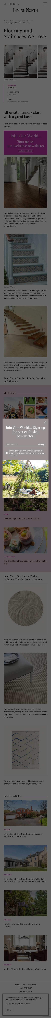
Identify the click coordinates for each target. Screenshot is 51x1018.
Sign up (41, 444)
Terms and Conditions (27, 452)
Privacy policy (13, 452)
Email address (11, 445)
